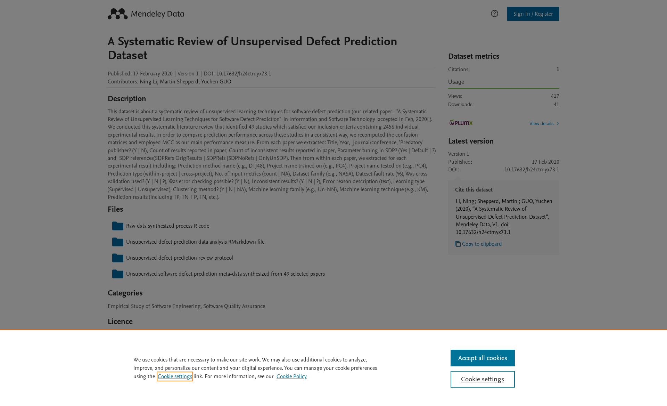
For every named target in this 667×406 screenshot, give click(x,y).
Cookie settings (175, 376)
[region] (333, 368)
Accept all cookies (482, 358)
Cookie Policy (292, 376)
